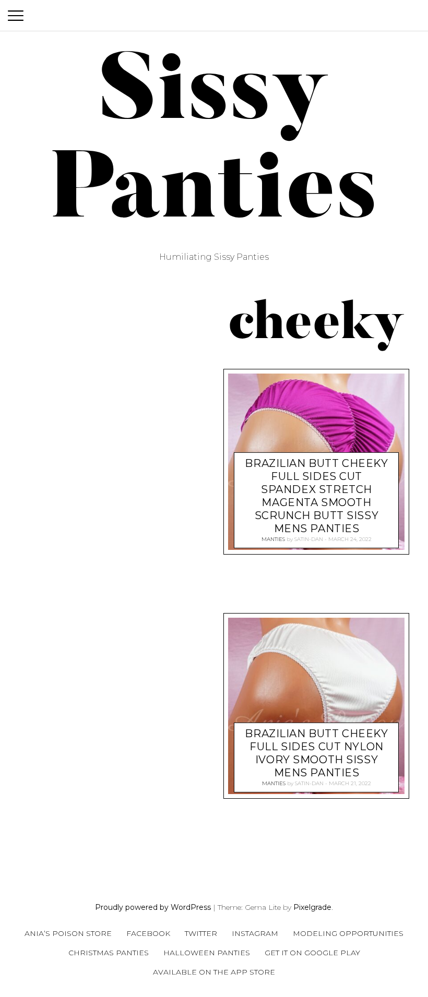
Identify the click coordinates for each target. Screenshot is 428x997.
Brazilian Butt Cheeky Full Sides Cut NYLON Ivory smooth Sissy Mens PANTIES (316, 753)
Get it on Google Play (312, 952)
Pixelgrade (312, 907)
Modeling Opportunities (348, 933)
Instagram (255, 933)
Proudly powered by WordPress (153, 907)
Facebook (148, 933)
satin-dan (308, 539)
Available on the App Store (214, 972)
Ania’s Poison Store (68, 933)
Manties (273, 539)
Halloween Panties (206, 952)
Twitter (201, 933)
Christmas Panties (108, 952)
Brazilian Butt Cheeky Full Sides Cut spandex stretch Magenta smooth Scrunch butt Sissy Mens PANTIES (316, 496)
